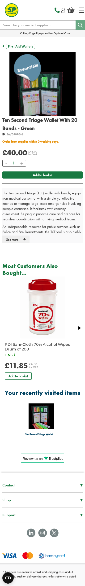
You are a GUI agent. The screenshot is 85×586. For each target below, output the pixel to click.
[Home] (81, 10)
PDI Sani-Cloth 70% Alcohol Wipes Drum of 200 (37, 346)
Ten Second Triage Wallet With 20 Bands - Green (41, 434)
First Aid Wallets (20, 46)
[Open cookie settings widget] (8, 578)
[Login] (63, 10)
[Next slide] (79, 328)
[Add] (21, 163)
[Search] (80, 25)
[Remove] (6, 163)
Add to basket (42, 175)
